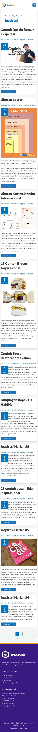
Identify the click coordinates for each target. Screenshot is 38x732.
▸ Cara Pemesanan (8, 678)
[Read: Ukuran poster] (19, 133)
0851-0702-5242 (9, 701)
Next (19, 638)
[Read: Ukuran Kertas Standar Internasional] (19, 218)
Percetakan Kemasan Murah (19, 728)
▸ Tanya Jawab (6, 680)
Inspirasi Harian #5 (15, 530)
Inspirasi (3, 39)
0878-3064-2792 (9, 703)
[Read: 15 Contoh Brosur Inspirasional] (19, 297)
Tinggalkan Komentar (26, 39)
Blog (2, 105)
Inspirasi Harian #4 (15, 597)
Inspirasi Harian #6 (15, 446)
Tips (8, 363)
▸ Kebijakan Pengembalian (10, 683)
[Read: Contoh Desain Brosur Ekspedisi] (19, 53)
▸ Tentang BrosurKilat (8, 675)
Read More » (8, 92)
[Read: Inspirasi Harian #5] (19, 552)
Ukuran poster (12, 99)
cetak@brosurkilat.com (10, 706)
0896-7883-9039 (9, 698)
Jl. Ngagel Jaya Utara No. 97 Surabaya (14, 693)
